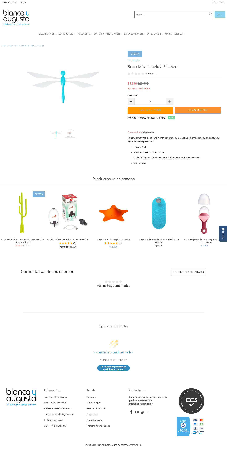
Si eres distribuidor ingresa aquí (59, 414)
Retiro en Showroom (96, 408)
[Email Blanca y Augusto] (147, 412)
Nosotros (91, 397)
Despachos (92, 414)
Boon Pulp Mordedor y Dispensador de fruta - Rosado (204, 213)
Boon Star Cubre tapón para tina (113, 213)
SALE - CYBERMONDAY (55, 426)
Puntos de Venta (95, 420)
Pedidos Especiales (53, 420)
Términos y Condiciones (55, 397)
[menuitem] (48, 34)
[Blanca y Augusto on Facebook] (131, 412)
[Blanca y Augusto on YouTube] (137, 412)
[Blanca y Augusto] (43, 17)
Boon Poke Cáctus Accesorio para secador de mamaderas (23, 213)
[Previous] (8, 87)
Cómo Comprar (94, 402)
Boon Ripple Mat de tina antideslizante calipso (159, 213)
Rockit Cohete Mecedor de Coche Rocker (68, 213)
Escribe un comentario (189, 272)
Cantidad (132, 95)
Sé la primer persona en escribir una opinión (113, 368)
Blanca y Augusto (101, 445)
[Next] (118, 87)
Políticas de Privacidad (55, 402)
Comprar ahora (197, 110)
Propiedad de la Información (57, 408)
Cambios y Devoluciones (98, 426)
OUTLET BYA (134, 60)
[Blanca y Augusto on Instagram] (142, 412)
